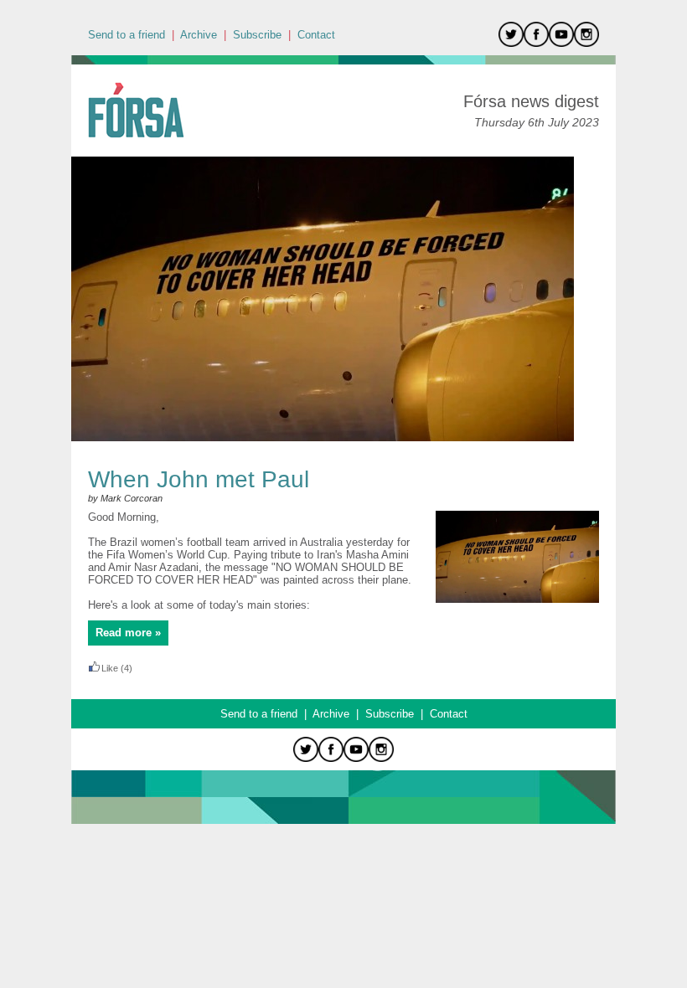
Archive (198, 34)
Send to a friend (126, 34)
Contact (316, 34)
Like (109, 668)
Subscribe (257, 34)
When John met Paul (198, 479)
